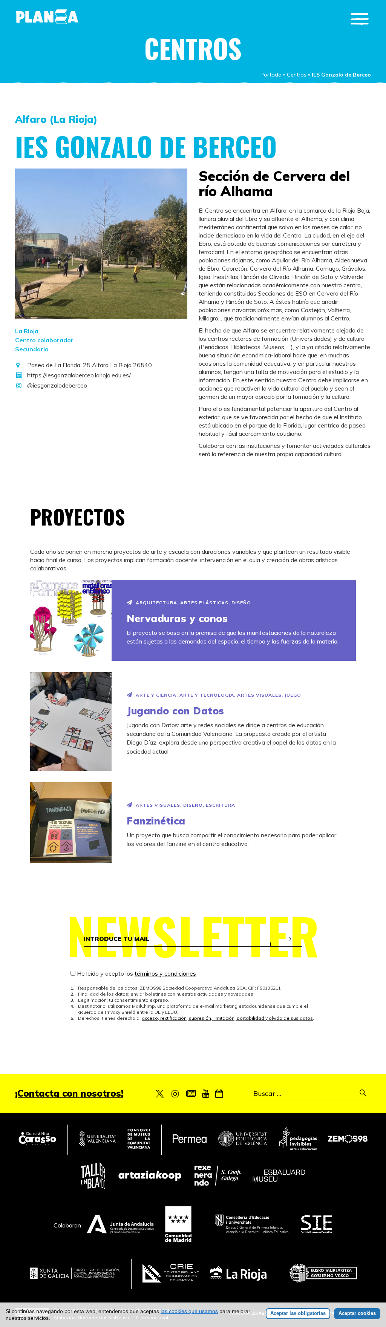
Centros (296, 74)
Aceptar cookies (357, 1313)
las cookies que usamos (189, 1311)
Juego (293, 695)
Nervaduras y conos (177, 618)
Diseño (241, 602)
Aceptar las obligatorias (298, 1313)
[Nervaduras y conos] (71, 620)
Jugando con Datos (175, 711)
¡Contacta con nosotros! (69, 1093)
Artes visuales (259, 695)
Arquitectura (156, 602)
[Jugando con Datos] (71, 721)
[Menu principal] (359, 19)
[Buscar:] (309, 1093)
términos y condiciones (165, 973)
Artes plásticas (204, 602)
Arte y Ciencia (156, 695)
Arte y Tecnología (206, 695)
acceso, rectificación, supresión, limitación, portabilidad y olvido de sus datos (227, 1018)
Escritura (220, 805)
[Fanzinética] (71, 822)
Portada (271, 74)
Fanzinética (156, 821)
